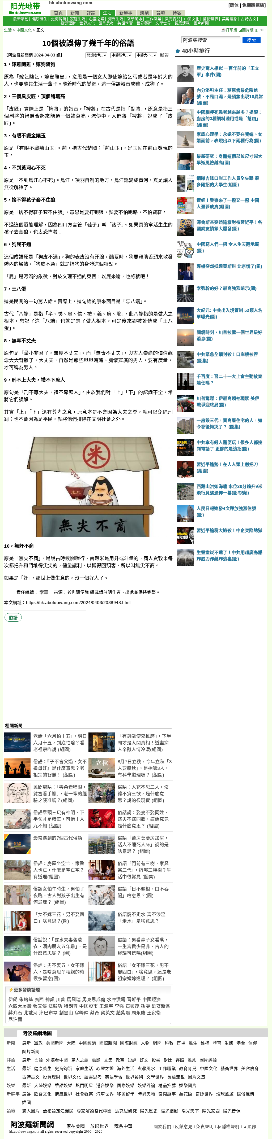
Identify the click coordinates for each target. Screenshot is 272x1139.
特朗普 (71, 1006)
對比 (168, 1060)
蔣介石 (15, 1012)
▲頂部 (249, 1126)
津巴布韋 (48, 1012)
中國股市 (88, 1006)
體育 (216, 1043)
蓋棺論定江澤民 (58, 1111)
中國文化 (191, 19)
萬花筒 (185, 1094)
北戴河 (31, 1012)
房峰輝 (82, 1012)
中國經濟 (151, 999)
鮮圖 (26, 1102)
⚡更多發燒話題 (24, 990)
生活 (107, 13)
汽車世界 (105, 1094)
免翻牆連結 (253, 5)
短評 (132, 1060)
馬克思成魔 (93, 999)
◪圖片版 (246, 30)
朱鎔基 (26, 999)
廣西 (39, 999)
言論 (38, 1060)
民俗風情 (245, 1094)
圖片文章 (196, 1077)
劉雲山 (66, 1012)
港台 (240, 1043)
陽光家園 (211, 1111)
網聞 (157, 1043)
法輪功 (55, 1006)
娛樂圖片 (188, 1085)
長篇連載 (182, 23)
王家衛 (154, 1012)
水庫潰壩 (116, 999)
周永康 (138, 1012)
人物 (145, 1043)
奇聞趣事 (167, 1094)
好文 (144, 1060)
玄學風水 (134, 19)
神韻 (49, 999)
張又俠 (40, 1006)
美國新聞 (54, 1043)
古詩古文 (248, 19)
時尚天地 (146, 1094)
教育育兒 (172, 19)
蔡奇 (94, 1012)
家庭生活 (78, 19)
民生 (193, 1043)
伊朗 (13, 999)
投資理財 (68, 23)
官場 (181, 1043)
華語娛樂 (63, 1085)
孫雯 (145, 1006)
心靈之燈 (96, 19)
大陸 (71, 1043)
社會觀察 (84, 1094)
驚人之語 (80, 1060)
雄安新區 (161, 1006)
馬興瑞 (74, 999)
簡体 (234, 5)
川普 (60, 999)
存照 (180, 1060)
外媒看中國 (57, 1060)
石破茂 (132, 1006)
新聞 (74, 13)
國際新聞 (108, 1043)
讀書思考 (106, 23)
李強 (119, 1006)
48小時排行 (196, 51)
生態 (228, 1043)
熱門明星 (84, 1085)
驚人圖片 (31, 1111)
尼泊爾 (15, 1019)
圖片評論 (208, 1060)
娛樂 (144, 13)
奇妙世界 (204, 1094)
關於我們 (162, 1126)
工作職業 (154, 19)
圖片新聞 (201, 23)
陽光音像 (231, 1111)
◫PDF (260, 30)
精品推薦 (167, 1085)
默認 (164, 55)
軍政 (38, 1043)
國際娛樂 (125, 1085)
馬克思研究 (126, 1111)
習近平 (134, 999)
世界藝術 (144, 23)
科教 (169, 1043)
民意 (192, 1060)
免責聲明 (205, 1126)
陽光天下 (190, 1111)
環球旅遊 (225, 1094)
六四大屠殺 (20, 1006)
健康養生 (40, 19)
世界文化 (87, 23)
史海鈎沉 (58, 19)
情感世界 (63, 1094)
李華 (45, 592)
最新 (26, 1043)
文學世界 (163, 23)
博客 (177, 13)
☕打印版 (229, 30)
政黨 (120, 1060)
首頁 (58, 13)
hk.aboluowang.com (70, 3)
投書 (156, 1060)
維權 (205, 1043)
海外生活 (116, 19)
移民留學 (125, 1094)
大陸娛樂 (43, 1085)
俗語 (13, 618)
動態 (96, 1060)
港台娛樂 (105, 1085)
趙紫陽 (123, 1012)
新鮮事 (126, 13)
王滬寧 (106, 1006)
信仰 (252, 1043)
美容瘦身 (229, 19)
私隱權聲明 (228, 1126)
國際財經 (129, 1043)
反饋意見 (183, 1126)
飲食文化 (43, 1094)
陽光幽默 (169, 1111)
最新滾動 (20, 19)
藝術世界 (210, 19)
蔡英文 (108, 1012)
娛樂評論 (146, 1085)
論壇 (160, 13)
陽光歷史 (149, 1111)
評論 (91, 13)
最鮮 (26, 1094)
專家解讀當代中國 (94, 1111)
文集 (108, 1060)
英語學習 (125, 23)
